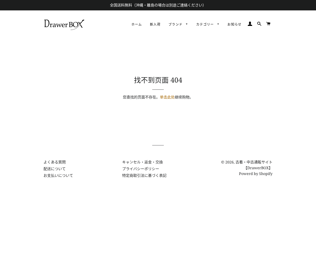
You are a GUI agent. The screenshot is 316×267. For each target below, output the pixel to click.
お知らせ (234, 24)
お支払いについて (58, 175)
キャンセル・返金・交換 (142, 162)
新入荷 (155, 24)
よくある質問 (54, 162)
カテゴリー (205, 24)
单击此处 (167, 97)
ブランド (176, 24)
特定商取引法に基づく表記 (144, 175)
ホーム (136, 24)
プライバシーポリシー (140, 168)
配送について (54, 168)
